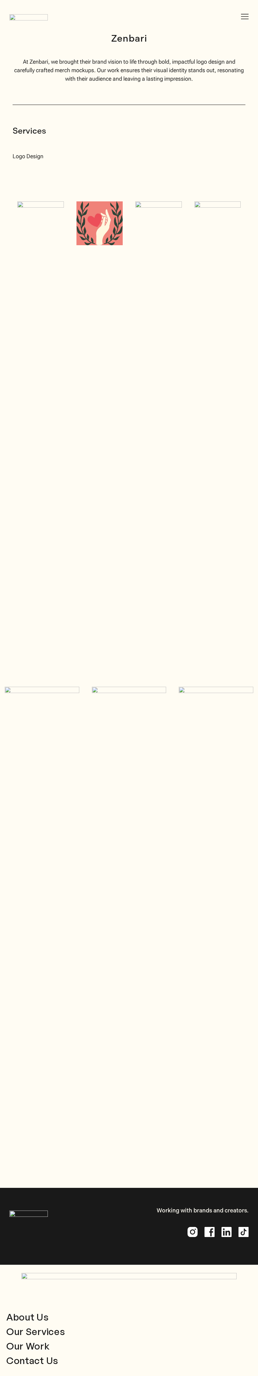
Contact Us (32, 1360)
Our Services (35, 1331)
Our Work (28, 1346)
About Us (27, 1317)
